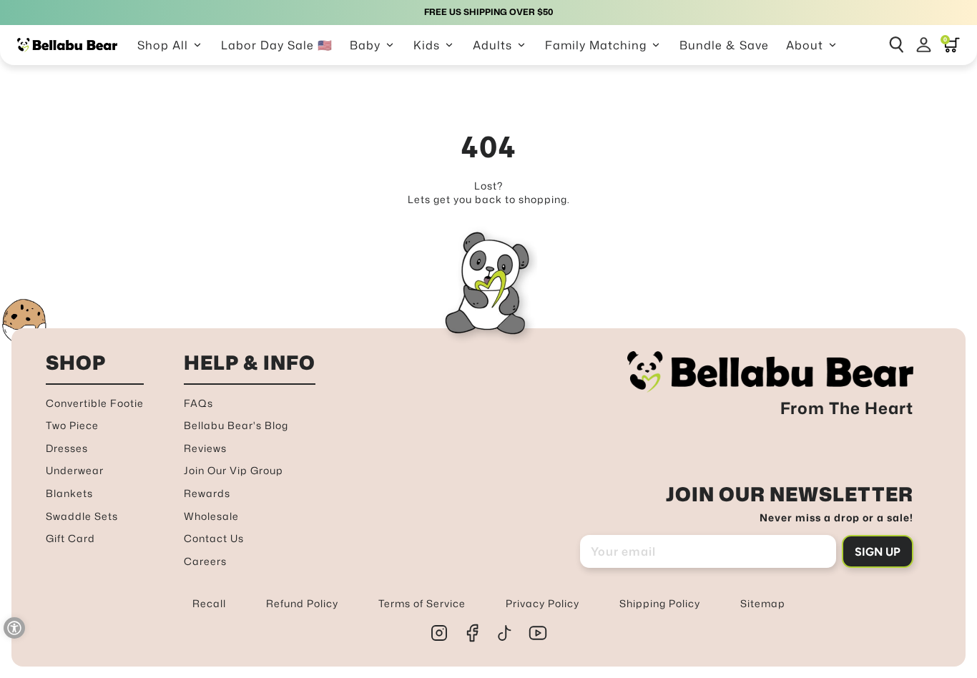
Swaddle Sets (82, 516)
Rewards (207, 493)
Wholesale (211, 516)
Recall (209, 603)
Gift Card (70, 538)
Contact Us (214, 538)
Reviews (205, 448)
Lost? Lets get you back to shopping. (489, 193)
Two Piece (72, 425)
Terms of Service (422, 603)
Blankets (69, 493)
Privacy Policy (542, 603)
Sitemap (762, 603)
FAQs (198, 403)
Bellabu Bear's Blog (236, 425)
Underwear (75, 470)
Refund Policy (302, 603)
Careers (205, 561)
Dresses (67, 448)
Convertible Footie (95, 403)
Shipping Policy (659, 603)
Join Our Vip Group (233, 470)
